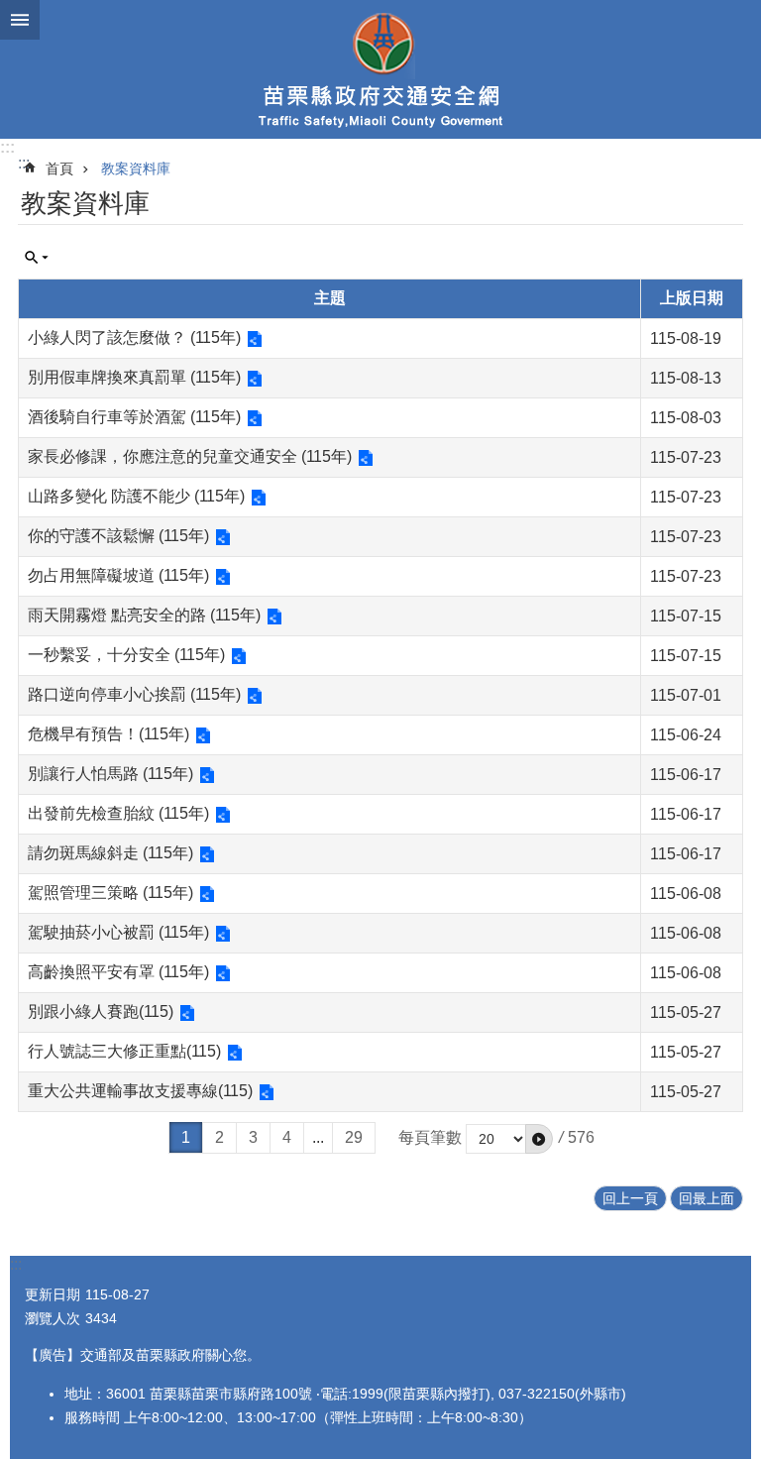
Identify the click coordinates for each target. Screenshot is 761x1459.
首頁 (59, 168)
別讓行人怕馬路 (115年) (110, 773)
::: (7, 147)
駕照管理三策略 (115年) (110, 892)
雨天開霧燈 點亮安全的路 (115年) (144, 615)
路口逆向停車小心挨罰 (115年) (134, 694)
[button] (539, 1139)
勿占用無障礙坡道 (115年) (118, 575)
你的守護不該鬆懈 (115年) (118, 535)
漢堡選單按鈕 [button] (20, 20)
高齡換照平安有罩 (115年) (118, 971)
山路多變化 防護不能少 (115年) (136, 496)
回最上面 (706, 1198)
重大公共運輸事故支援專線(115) (140, 1090)
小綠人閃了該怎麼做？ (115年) (134, 337)
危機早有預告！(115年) (108, 734)
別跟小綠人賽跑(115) (100, 1011)
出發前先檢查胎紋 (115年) (118, 813)
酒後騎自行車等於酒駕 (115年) (134, 416)
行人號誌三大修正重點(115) (124, 1051)
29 (354, 1137)
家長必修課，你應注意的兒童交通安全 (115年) (190, 456)
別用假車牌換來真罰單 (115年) (134, 377)
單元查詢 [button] (36, 258)
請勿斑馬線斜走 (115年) (110, 852)
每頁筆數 (430, 1137)
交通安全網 (380, 69)
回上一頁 (630, 1198)
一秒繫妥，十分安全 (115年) (126, 654)
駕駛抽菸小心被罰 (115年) (118, 932)
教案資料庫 (135, 168)
